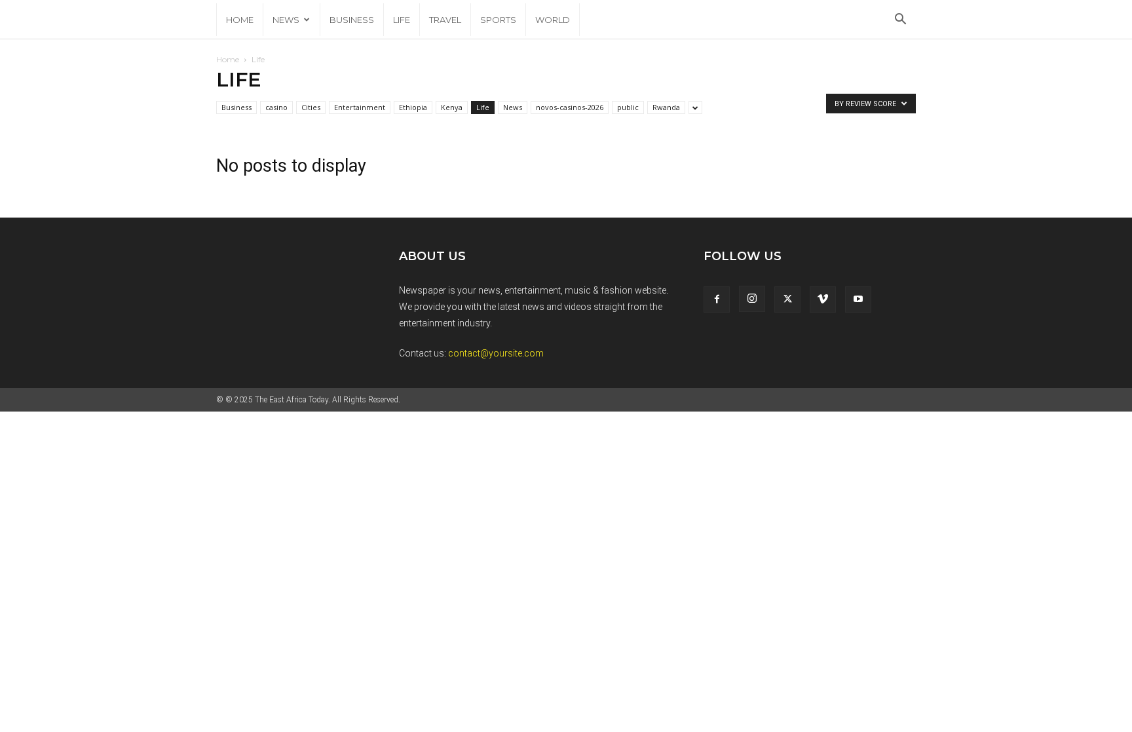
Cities (310, 107)
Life (401, 19)
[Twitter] (787, 299)
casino (276, 107)
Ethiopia (413, 107)
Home (240, 19)
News (286, 19)
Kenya (451, 107)
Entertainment (359, 107)
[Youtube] (858, 299)
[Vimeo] (823, 299)
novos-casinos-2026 (569, 107)
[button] (900, 20)
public (628, 107)
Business (352, 19)
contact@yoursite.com (496, 353)
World (552, 19)
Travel (445, 19)
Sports (498, 19)
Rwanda (666, 107)
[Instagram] (752, 299)
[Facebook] (717, 299)
